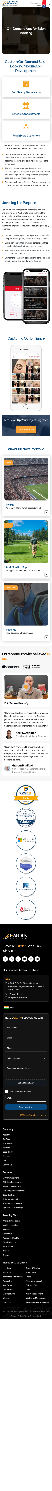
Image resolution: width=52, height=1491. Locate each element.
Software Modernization (13, 1208)
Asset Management (34, 1294)
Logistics (7, 1302)
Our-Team (7, 1139)
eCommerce (31, 1272)
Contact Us (7, 1165)
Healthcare (7, 1268)
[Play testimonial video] (26, 687)
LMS (28, 1289)
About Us (7, 1135)
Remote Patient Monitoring (37, 1302)
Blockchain (7, 1229)
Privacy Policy (17, 1316)
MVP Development (11, 1178)
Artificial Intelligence (11, 1221)
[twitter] (11, 959)
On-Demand (8, 1289)
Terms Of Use (30, 1316)
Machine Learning (10, 1225)
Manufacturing (9, 1294)
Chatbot (6, 1255)
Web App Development (12, 1182)
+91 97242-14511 (15, 994)
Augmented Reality (11, 1238)
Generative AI (8, 1233)
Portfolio (6, 1147)
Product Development (12, 1186)
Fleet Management (34, 1281)
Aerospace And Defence (13, 1276)
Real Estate (7, 1285)
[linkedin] (18, 959)
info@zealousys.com (17, 997)
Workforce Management (36, 1298)
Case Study (8, 1152)
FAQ (39, 1316)
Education (7, 1272)
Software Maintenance (12, 1203)
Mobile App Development (13, 1190)
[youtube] (24, 959)
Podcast (6, 1156)
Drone (28, 1276)
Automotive (7, 1281)
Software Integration (11, 1199)
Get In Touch (24, 429)
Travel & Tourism (33, 1268)
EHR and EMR (32, 1285)
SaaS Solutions (9, 1195)
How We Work (9, 1143)
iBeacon (6, 1251)
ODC (5, 1160)
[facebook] (5, 959)
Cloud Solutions (9, 1242)
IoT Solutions (8, 1246)
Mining (6, 1298)
